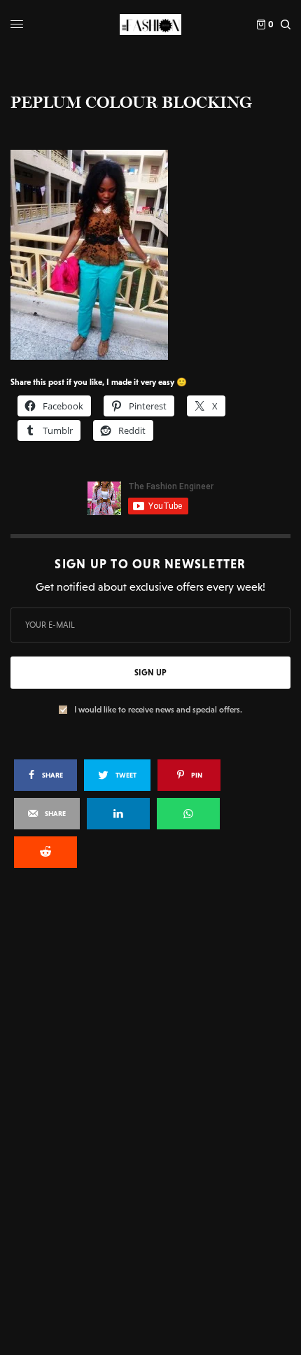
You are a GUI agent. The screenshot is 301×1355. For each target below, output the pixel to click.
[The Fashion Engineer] (150, 24)
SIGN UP (150, 673)
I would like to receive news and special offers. (158, 709)
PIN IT (157, 254)
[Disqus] (150, 1067)
